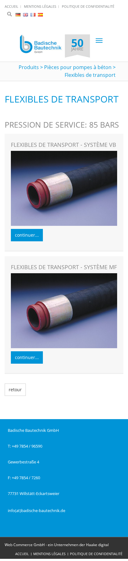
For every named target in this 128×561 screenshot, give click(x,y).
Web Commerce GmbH (25, 544)
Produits (29, 67)
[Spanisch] (40, 14)
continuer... (27, 235)
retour (15, 389)
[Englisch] (26, 14)
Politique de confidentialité (96, 553)
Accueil (22, 553)
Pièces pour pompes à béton (78, 67)
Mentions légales (49, 553)
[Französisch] (33, 14)
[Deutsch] (18, 14)
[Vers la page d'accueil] (55, 46)
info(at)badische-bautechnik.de (36, 510)
